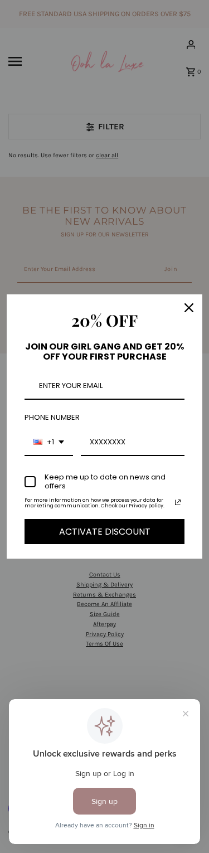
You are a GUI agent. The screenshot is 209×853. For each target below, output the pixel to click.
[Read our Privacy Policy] (177, 502)
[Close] (189, 307)
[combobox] (49, 443)
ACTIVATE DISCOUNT (104, 531)
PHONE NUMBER (52, 417)
